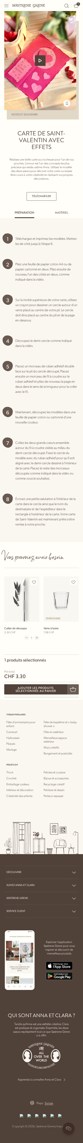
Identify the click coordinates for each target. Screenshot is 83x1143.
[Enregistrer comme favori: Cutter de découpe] (34, 582)
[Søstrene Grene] (28, 5)
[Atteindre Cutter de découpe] (21, 599)
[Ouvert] (6, 5)
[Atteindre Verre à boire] (61, 599)
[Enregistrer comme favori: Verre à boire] (73, 582)
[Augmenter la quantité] (36, 637)
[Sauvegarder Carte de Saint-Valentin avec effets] (66, 103)
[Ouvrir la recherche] (66, 5)
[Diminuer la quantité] (26, 637)
